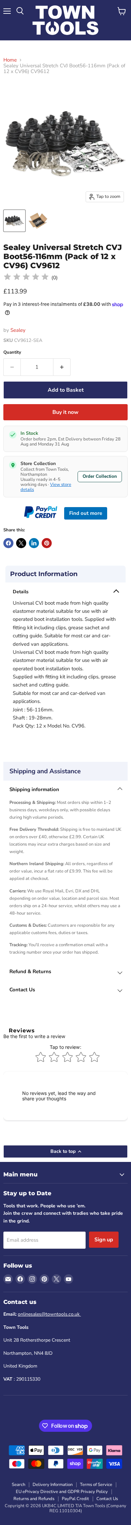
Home (10, 60)
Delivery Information (53, 1485)
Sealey (18, 330)
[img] (26, 278)
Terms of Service (96, 1485)
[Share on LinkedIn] (34, 543)
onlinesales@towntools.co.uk (49, 1314)
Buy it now (65, 412)
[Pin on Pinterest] (47, 543)
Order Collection (100, 476)
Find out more (85, 513)
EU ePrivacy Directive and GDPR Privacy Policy (62, 1492)
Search (18, 1485)
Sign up (103, 1239)
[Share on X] (21, 543)
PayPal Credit (75, 1499)
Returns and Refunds (33, 1499)
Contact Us (107, 1499)
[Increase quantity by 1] (62, 367)
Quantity (12, 352)
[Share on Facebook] (8, 543)
